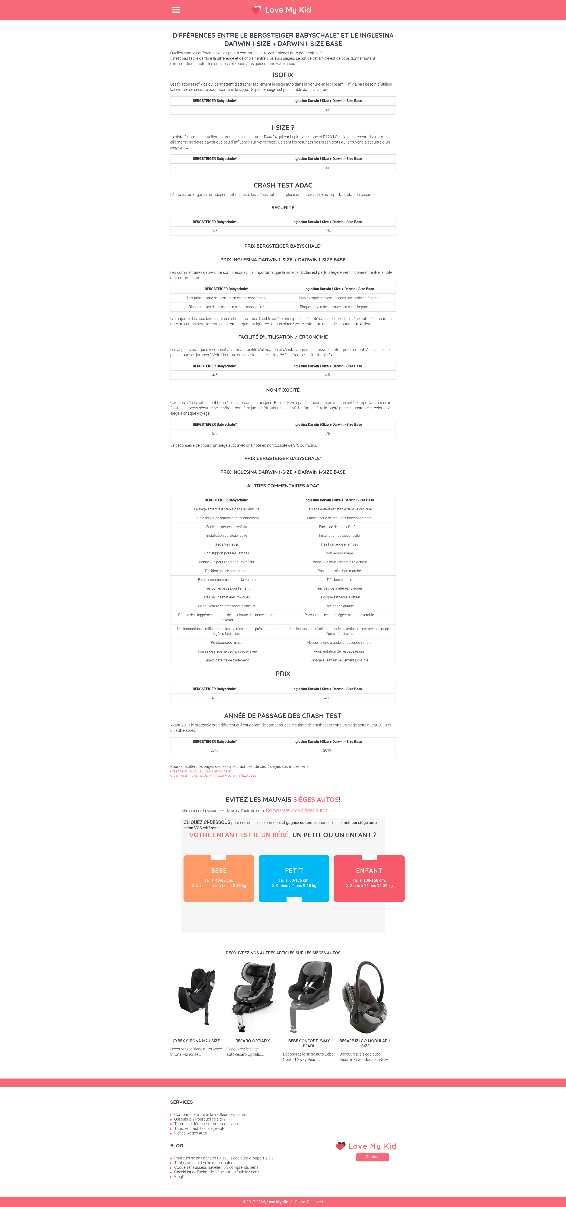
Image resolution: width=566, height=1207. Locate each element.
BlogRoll (181, 1176)
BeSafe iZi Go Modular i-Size (365, 1043)
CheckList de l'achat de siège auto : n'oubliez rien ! (216, 1172)
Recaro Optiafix (252, 1040)
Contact (373, 1156)
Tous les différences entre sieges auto (206, 1123)
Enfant (369, 878)
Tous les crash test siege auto (200, 1128)
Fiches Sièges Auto (190, 1133)
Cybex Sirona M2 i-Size (196, 1040)
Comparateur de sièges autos (297, 810)
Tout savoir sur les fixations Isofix (203, 1162)
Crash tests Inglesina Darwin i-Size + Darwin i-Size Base (213, 775)
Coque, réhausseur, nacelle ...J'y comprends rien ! (216, 1167)
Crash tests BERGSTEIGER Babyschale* (201, 771)
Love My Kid (288, 10)
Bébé (219, 878)
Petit (294, 878)
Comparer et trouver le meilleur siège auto (210, 1114)
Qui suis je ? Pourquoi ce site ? (200, 1119)
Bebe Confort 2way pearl (309, 1043)
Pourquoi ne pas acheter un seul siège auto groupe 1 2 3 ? (223, 1158)
